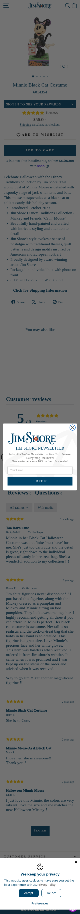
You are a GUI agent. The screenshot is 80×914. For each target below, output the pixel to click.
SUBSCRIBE (40, 481)
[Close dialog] (73, 428)
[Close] (76, 862)
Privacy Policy (47, 885)
